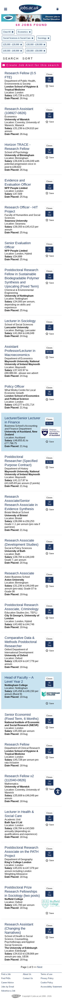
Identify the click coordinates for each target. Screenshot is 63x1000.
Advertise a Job (8, 991)
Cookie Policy (47, 982)
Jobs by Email (7, 987)
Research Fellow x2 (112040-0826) (19, 778)
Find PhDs (6, 978)
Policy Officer (14, 386)
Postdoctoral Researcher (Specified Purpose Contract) (21, 461)
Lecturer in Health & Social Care (19, 814)
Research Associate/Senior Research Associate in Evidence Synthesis (21, 503)
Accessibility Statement (51, 987)
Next (39, 967)
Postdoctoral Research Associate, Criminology (22, 607)
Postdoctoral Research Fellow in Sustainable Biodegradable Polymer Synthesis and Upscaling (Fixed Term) (22, 278)
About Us (27, 974)
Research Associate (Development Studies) (21, 542)
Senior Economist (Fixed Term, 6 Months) (22, 717)
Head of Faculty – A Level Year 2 (19, 679)
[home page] (30, 12)
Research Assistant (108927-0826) (19, 111)
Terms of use (46, 974)
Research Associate (19, 573)
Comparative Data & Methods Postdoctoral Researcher (21, 642)
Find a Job (6, 974)
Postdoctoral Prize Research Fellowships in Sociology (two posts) (22, 891)
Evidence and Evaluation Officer (18, 182)
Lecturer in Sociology (20, 321)
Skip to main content (12, 2)
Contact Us (28, 978)
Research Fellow (17, 744)
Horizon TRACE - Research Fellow (17, 147)
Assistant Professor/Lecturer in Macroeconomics (20, 351)
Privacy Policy (47, 978)
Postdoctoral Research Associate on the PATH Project (22, 852)
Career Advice (7, 982)
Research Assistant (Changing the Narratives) (19, 928)
